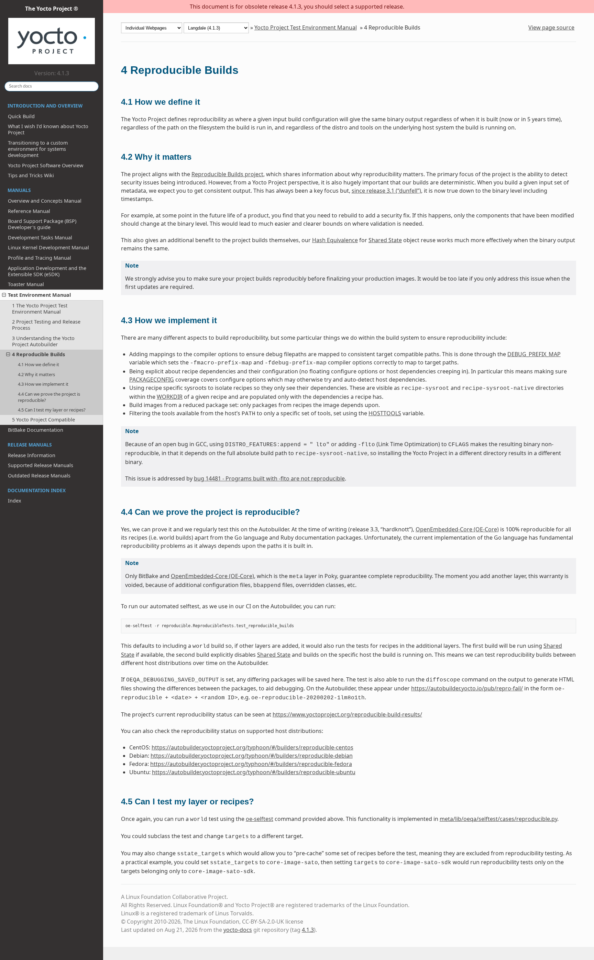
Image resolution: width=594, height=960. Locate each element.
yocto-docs (237, 930)
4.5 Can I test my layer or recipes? (52, 410)
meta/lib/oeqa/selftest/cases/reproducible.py (498, 819)
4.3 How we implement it (43, 384)
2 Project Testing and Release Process (46, 324)
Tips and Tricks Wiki (31, 175)
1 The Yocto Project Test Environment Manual (39, 308)
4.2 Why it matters (36, 374)
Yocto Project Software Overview (45, 165)
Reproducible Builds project (227, 174)
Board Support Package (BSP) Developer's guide (42, 224)
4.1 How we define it (38, 364)
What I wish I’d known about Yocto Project (48, 129)
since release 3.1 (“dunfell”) (386, 190)
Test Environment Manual (39, 295)
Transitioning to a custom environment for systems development (38, 148)
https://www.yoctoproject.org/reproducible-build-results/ (347, 714)
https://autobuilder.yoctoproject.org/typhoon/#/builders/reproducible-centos (252, 747)
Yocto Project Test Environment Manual (305, 27)
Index (14, 500)
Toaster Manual (26, 284)
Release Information (31, 455)
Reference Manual (29, 211)
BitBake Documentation (35, 430)
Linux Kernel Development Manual (48, 247)
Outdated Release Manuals (39, 475)
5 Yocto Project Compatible (43, 419)
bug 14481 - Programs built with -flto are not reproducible (269, 478)
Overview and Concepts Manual (44, 200)
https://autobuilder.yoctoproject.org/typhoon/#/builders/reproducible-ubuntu (253, 772)
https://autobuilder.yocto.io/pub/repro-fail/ (467, 688)
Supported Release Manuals (40, 465)
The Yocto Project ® (51, 8)
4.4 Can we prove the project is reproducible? (49, 397)
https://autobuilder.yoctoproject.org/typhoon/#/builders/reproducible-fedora (251, 764)
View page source (551, 27)
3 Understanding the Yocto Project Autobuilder (43, 341)
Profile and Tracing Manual (39, 258)
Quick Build (21, 116)
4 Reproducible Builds (38, 354)
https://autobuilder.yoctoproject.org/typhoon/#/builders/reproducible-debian (252, 755)
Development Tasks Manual (40, 237)
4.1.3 (308, 930)
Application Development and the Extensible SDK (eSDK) (47, 271)
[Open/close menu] (4, 295)
